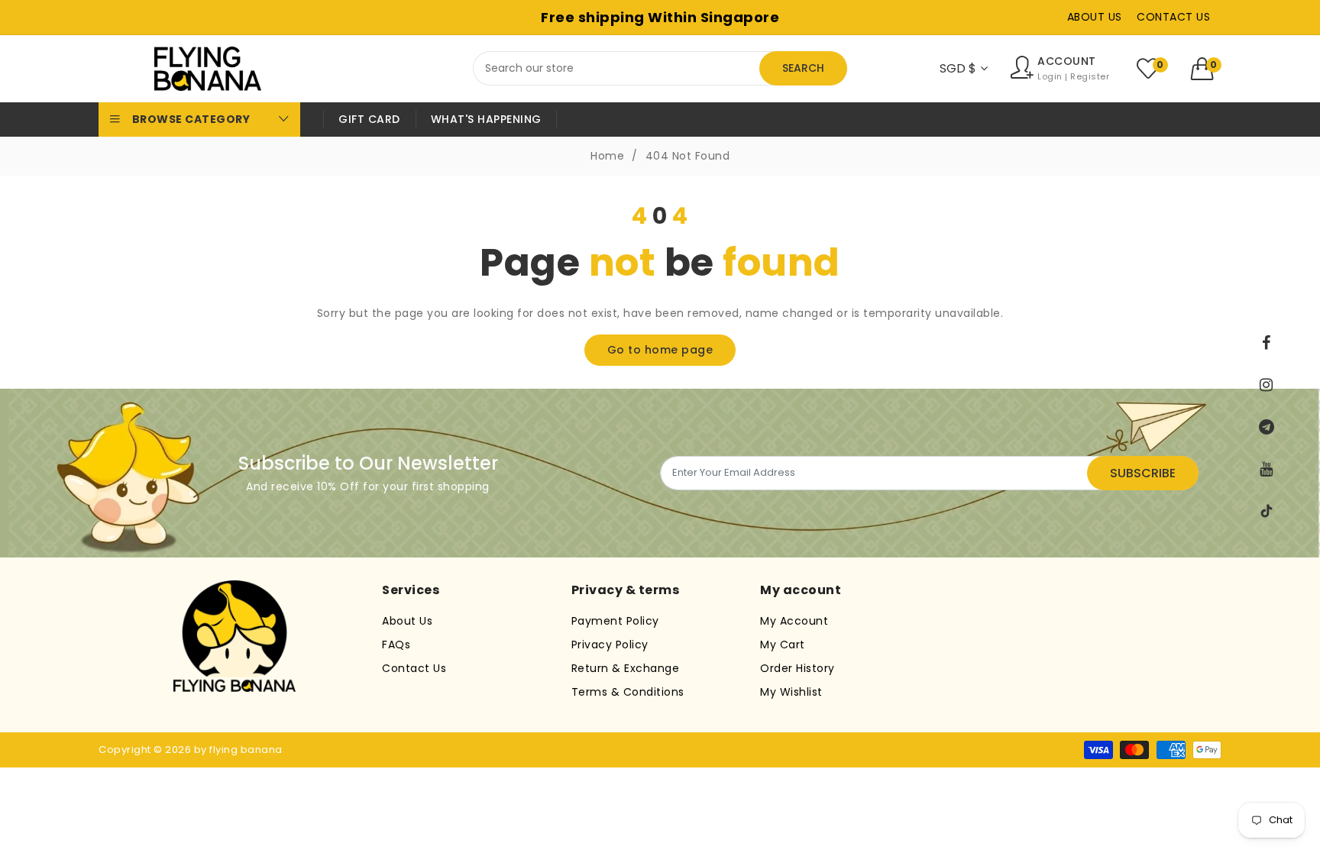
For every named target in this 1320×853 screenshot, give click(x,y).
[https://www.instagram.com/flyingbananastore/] (1266, 385)
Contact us (1173, 16)
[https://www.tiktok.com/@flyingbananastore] (1266, 511)
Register (1089, 77)
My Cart (782, 644)
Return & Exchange (625, 668)
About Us (407, 620)
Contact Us (414, 668)
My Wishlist (791, 692)
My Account (794, 620)
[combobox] (660, 68)
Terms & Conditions (627, 692)
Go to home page (660, 349)
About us (1094, 16)
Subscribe (1143, 473)
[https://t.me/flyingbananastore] (1266, 427)
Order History (797, 668)
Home (607, 155)
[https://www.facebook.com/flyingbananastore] (1266, 343)
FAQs (396, 644)
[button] (1206, 68)
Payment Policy (615, 620)
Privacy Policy (610, 644)
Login (1050, 77)
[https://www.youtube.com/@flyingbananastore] (1266, 469)
